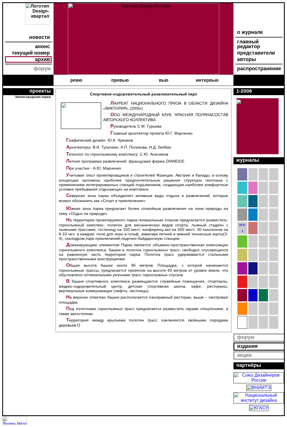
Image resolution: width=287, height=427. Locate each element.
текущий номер (31, 53)
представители (256, 53)
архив (42, 59)
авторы (246, 59)
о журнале (250, 32)
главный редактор (248, 44)
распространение (259, 68)
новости (39, 37)
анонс (42, 46)
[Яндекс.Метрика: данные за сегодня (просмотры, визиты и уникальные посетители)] (14, 420)
